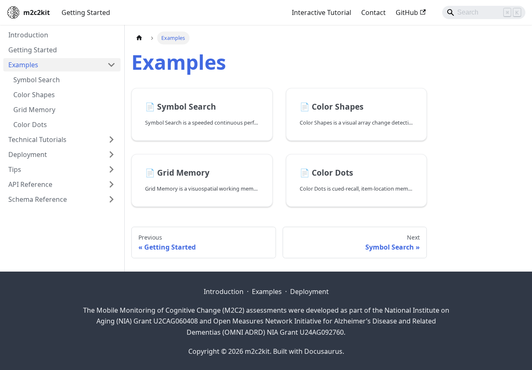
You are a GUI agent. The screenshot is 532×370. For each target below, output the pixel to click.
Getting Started (86, 12)
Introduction (28, 34)
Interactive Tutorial (321, 12)
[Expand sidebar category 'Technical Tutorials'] (111, 139)
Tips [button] (14, 169)
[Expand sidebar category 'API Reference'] (111, 184)
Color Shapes (34, 94)
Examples (23, 64)
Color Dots (30, 124)
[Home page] (139, 38)
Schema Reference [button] (37, 199)
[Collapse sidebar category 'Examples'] (111, 64)
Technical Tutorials (37, 139)
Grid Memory (34, 109)
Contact (373, 12)
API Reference (30, 184)
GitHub (407, 12)
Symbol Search (36, 79)
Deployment (309, 291)
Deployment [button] (27, 154)
